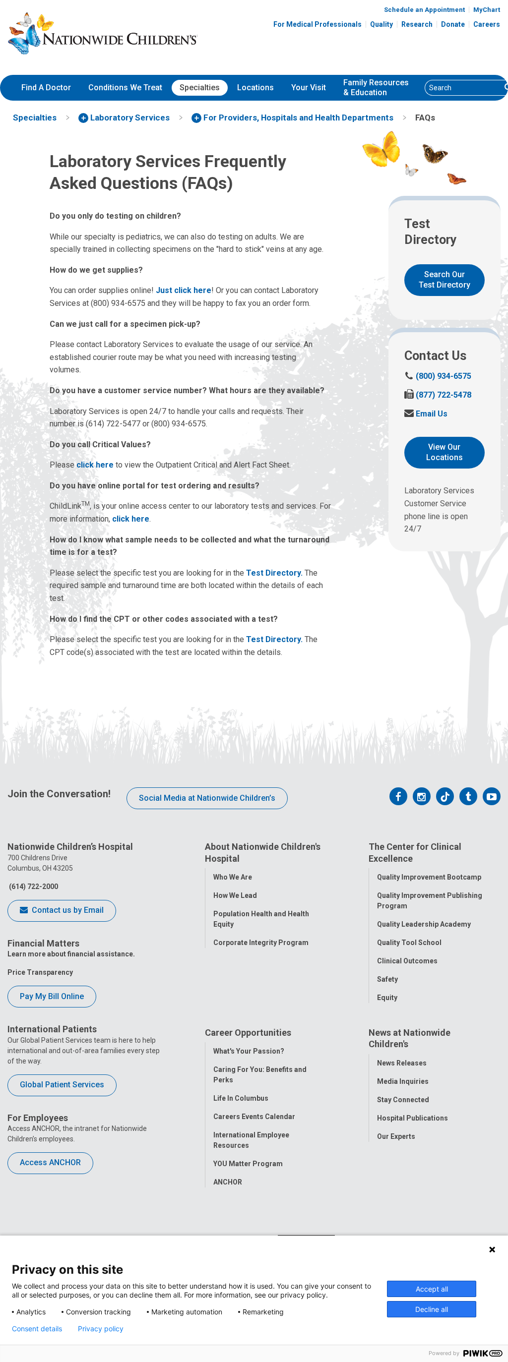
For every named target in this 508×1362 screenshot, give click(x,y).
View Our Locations (444, 452)
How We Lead (235, 895)
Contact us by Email (67, 910)
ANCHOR (227, 1182)
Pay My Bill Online (52, 996)
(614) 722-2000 (32, 886)
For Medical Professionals (317, 24)
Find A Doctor (46, 87)
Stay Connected (403, 1100)
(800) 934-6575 (437, 376)
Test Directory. (274, 573)
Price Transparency (40, 972)
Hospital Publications (412, 1118)
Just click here (183, 290)
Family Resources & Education (376, 88)
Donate (453, 24)
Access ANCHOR (50, 1162)
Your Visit (308, 87)
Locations (255, 87)
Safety (387, 979)
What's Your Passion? (248, 1051)
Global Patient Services (62, 1084)
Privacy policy (101, 1329)
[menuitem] (46, 88)
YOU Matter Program (248, 1164)
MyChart (486, 9)
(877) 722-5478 (437, 395)
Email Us (425, 413)
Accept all (432, 1289)
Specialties (200, 87)
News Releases (402, 1063)
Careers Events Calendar (254, 1117)
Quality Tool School (409, 943)
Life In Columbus (240, 1098)
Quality (381, 24)
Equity (387, 998)
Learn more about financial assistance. (71, 954)
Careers (486, 24)
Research (417, 24)
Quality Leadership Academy (424, 924)
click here (95, 465)
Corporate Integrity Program (261, 943)
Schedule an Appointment (424, 9)
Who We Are (232, 877)
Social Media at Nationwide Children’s (207, 798)
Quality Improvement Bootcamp (429, 877)
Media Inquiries (403, 1081)
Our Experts (396, 1136)
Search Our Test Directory (444, 280)
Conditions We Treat (125, 87)
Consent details (37, 1329)
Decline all (431, 1309)
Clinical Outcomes (407, 961)
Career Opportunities (248, 1032)
